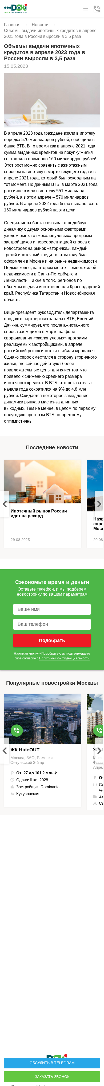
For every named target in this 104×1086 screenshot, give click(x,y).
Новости (40, 24)
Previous (4, 504)
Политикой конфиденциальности (64, 658)
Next (99, 504)
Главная (12, 24)
